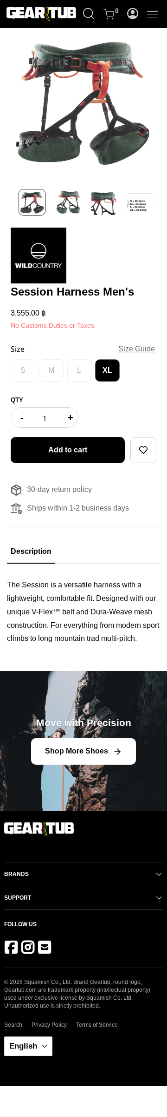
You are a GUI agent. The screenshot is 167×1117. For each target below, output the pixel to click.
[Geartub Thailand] (48, 14)
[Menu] (152, 14)
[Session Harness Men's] (83, 101)
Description (31, 551)
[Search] (88, 14)
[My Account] (132, 14)
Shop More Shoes (76, 751)
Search (13, 1025)
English (24, 1046)
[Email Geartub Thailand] (46, 950)
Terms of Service (97, 1025)
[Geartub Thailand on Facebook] (12, 950)
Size (18, 349)
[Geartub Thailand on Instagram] (29, 950)
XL (107, 370)
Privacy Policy (49, 1025)
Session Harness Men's (72, 291)
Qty (17, 400)
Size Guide (136, 349)
